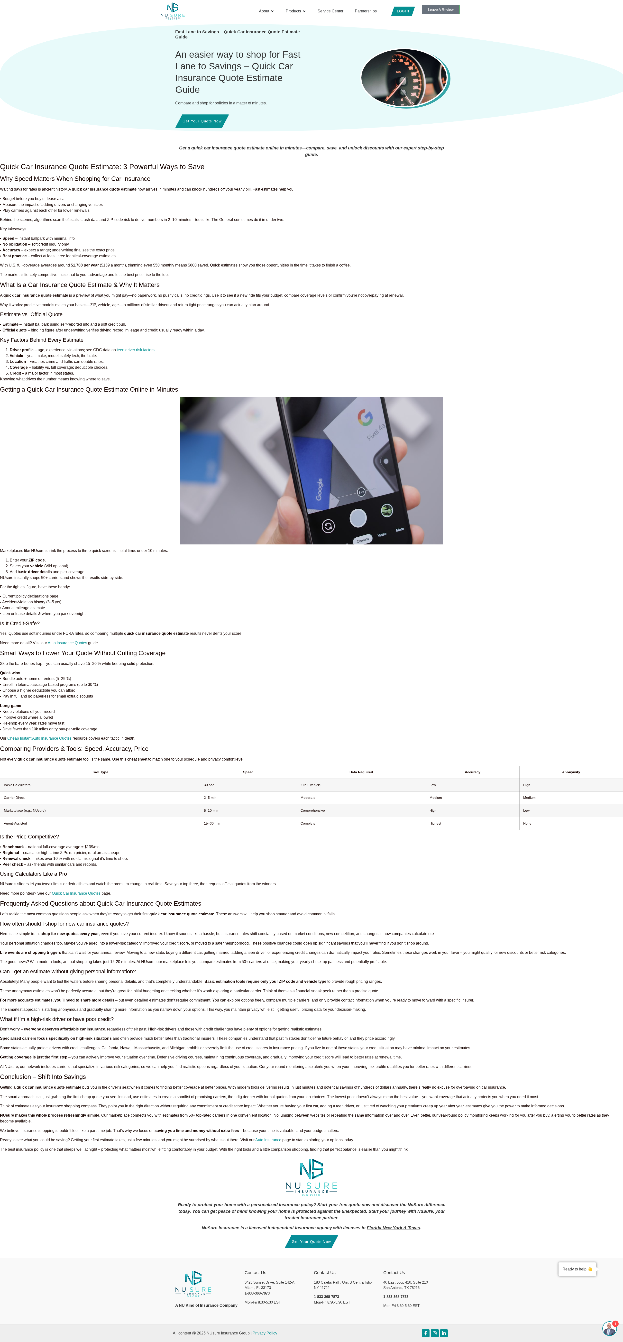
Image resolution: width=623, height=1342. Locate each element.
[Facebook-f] (426, 1333)
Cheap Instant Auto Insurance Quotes (39, 738)
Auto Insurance (268, 1140)
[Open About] (272, 11)
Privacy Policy (265, 1333)
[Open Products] (304, 11)
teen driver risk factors (136, 350)
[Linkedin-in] (444, 1333)
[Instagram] (435, 1333)
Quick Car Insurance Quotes (76, 893)
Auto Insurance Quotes (67, 643)
